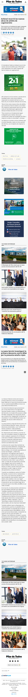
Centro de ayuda (14, 687)
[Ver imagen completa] (25, 38)
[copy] (13, 32)
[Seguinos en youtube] (10, 661)
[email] (11, 32)
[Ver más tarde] (1, 32)
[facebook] (6, 32)
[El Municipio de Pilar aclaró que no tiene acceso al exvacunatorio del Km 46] (14, 255)
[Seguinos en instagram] (15, 661)
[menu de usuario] (25, 2)
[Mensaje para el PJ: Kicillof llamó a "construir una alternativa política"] (14, 300)
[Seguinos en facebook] (18, 661)
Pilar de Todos (12, 169)
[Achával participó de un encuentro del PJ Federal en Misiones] (14, 322)
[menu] (2, 2)
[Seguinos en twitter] (12, 661)
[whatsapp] (4, 32)
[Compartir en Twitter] (8, 32)
